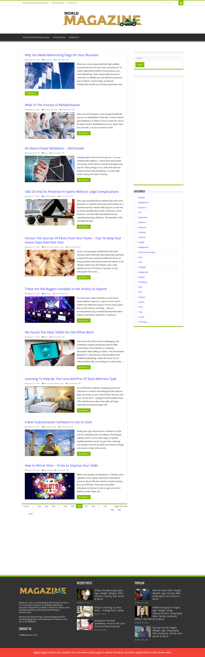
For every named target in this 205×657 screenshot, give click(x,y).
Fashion (141, 222)
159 (72, 506)
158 (65, 506)
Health (46, 110)
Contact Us (72, 3)
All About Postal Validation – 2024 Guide (54, 148)
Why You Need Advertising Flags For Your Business (61, 55)
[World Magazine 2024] (102, 19)
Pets (140, 287)
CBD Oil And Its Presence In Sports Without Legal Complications (72, 192)
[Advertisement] (158, 132)
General (142, 237)
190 (119, 510)
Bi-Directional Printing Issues (36, 3)
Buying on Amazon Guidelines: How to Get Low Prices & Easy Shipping (109, 623)
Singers (141, 297)
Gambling (48, 470)
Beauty (141, 197)
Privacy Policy (58, 3)
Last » (30, 514)
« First (26, 506)
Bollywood (143, 202)
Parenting (142, 282)
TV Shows (142, 322)
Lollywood (143, 272)
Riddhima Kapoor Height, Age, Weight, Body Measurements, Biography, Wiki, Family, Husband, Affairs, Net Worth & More (159, 613)
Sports (53, 196)
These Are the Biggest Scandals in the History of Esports (66, 289)
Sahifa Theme (40, 652)
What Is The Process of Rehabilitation (52, 105)
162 (93, 506)
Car (140, 212)
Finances (142, 227)
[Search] (181, 2)
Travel (141, 317)
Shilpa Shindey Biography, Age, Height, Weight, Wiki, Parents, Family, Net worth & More (109, 594)
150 (53, 506)
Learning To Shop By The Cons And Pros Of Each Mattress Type (70, 379)
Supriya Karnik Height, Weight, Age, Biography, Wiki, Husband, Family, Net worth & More (167, 632)
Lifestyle (142, 267)
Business (48, 60)
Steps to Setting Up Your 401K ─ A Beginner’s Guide (109, 609)
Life (51, 110)
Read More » (32, 93)
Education (142, 217)
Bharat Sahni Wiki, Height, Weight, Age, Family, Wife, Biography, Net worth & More (167, 594)
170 (105, 506)
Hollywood (143, 247)
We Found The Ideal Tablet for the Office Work (59, 332)
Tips (55, 110)
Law (140, 257)
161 (86, 506)
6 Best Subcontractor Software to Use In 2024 (58, 422)
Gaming (47, 294)
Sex (140, 292)
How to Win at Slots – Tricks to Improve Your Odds (61, 465)
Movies (141, 277)
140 (46, 506)
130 (39, 506)
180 (112, 510)
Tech (46, 337)
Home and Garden (51, 247)
